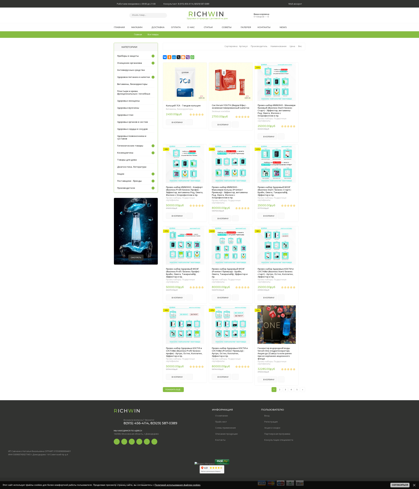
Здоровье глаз (125, 114)
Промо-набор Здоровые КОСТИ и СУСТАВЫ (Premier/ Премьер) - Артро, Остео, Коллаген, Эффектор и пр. (230, 352)
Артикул (243, 46)
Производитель (259, 46)
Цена (292, 46)
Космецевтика (125, 152)
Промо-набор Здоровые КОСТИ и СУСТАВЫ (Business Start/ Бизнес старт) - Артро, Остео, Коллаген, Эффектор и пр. (276, 273)
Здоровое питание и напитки (133, 77)
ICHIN (208, 15)
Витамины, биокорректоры (179, 109)
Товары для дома (127, 159)
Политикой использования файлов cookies (177, 485)
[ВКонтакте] (165, 57)
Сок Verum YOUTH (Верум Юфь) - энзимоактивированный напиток (230, 106)
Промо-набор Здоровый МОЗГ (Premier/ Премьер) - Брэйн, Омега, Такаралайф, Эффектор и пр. (230, 273)
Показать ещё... (173, 389)
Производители (126, 187)
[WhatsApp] (192, 57)
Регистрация (271, 421)
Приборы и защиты (128, 55)
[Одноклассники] (169, 57)
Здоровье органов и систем (132, 121)
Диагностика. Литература (131, 166)
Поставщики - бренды (129, 180)
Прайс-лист (221, 421)
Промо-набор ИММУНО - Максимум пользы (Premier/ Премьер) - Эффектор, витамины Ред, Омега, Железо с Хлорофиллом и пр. (230, 192)
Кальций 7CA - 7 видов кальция (183, 105)
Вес (300, 46)
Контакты (220, 439)
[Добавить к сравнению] (189, 122)
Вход (266, 415)
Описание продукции (226, 433)
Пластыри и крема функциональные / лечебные (133, 92)
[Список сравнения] (304, 35)
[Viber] (188, 57)
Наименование (279, 46)
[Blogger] (183, 57)
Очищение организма (129, 62)
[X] (179, 57)
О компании (221, 415)
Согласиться (400, 485)
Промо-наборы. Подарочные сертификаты (272, 119)
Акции (120, 173)
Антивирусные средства (131, 69)
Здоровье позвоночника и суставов (131, 137)
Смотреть (136, 257)
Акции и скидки (272, 427)
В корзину (177, 122)
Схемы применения (225, 427)
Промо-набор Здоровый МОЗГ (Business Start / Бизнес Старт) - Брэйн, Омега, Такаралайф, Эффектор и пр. (275, 191)
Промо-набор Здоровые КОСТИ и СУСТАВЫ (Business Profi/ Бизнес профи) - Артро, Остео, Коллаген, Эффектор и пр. (184, 352)
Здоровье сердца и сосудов (132, 128)
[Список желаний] (298, 35)
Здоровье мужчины (128, 107)
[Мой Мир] (174, 57)
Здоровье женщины (128, 100)
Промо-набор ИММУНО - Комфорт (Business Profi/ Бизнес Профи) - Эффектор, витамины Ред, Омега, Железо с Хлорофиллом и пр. (184, 191)
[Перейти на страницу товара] (185, 82)
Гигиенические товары (130, 145)
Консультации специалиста (278, 439)
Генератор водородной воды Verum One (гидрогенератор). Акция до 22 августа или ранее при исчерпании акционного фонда (275, 353)
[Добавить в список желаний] (203, 67)
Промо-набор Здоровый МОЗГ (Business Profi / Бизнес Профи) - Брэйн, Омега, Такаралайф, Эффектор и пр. (183, 273)
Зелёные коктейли (221, 111)
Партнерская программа (277, 433)
